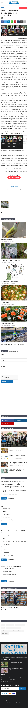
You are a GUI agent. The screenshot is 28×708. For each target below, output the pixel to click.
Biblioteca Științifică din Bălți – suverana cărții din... (13, 609)
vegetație (8, 627)
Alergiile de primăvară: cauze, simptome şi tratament (14, 189)
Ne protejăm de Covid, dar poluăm (9, 281)
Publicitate (9, 702)
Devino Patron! (23, 7)
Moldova (17, 625)
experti (3, 627)
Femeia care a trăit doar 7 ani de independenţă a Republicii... (16, 470)
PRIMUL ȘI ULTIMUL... (14, 449)
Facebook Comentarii (13, 351)
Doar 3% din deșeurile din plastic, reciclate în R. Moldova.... (12, 345)
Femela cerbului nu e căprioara (15, 662)
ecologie (18, 630)
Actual (3, 7)
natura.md (6, 17)
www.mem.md (23, 173)
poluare (18, 627)
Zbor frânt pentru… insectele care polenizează (16, 669)
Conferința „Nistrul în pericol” (8, 155)
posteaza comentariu (7, 381)
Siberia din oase (5, 633)
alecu (9, 630)
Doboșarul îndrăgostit (6, 239)
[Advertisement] (14, 401)
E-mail (2, 360)
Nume (2, 354)
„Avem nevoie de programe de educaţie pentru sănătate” (18, 463)
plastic (8, 625)
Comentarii (4, 351)
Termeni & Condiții (16, 702)
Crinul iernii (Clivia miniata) (7, 323)
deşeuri (3, 625)
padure (13, 630)
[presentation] (22, 593)
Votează (4, 498)
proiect (13, 627)
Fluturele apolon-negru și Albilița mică (10, 260)
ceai (23, 630)
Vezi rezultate (11, 498)
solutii (12, 625)
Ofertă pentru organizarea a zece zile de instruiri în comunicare (17, 456)
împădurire (4, 630)
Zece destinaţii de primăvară (14, 194)
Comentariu (4, 366)
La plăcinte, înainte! (6, 302)
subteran (23, 625)
